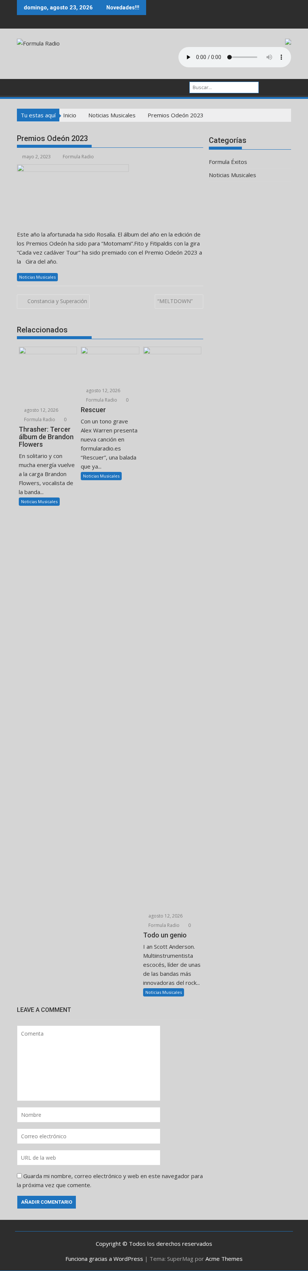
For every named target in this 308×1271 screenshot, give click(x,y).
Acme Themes (224, 1258)
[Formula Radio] (24, 86)
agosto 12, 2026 (40, 410)
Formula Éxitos (228, 161)
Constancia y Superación (57, 301)
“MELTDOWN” (175, 301)
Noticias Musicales (37, 277)
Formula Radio (78, 156)
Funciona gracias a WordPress (104, 1258)
